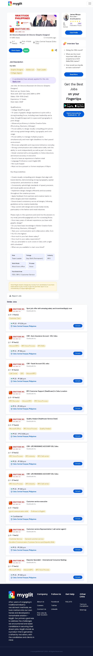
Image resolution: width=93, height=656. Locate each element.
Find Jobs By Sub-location (42, 614)
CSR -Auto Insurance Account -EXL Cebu (42, 336)
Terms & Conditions (84, 605)
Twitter (54, 605)
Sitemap (83, 610)
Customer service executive (37, 501)
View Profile (74, 33)
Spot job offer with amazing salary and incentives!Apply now (49, 308)
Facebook (55, 602)
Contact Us (41, 609)
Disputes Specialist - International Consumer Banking (46, 560)
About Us (40, 602)
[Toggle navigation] (90, 3)
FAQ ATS (68, 602)
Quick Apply (15, 50)
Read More (74, 74)
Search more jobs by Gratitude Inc (74, 114)
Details (77, 326)
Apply (26, 50)
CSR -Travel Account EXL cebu (38, 364)
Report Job (16, 296)
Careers (40, 605)
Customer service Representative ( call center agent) (46, 529)
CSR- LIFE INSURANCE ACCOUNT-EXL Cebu (42, 446)
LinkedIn (54, 609)
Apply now (16, 81)
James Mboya (75, 14)
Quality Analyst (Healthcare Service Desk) (42, 419)
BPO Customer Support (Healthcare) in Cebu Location (47, 391)
